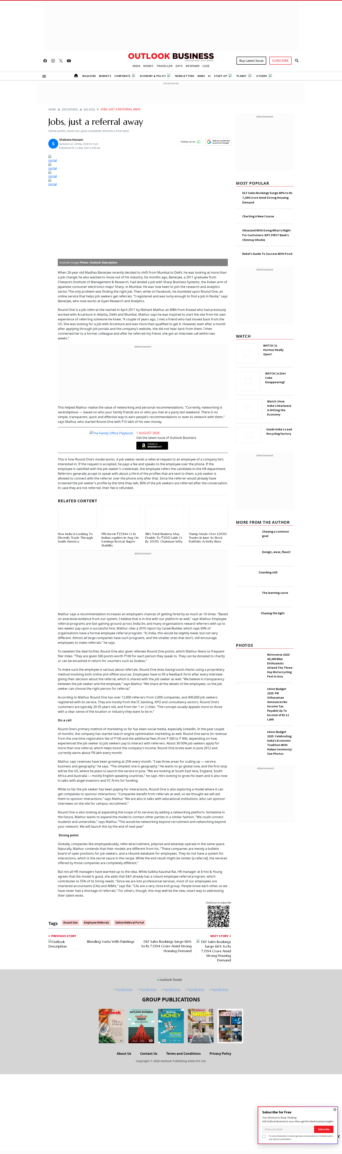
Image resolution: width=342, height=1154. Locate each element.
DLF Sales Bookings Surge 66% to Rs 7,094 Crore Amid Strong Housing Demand (267, 198)
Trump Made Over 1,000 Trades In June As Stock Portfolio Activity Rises (208, 537)
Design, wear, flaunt (276, 552)
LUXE (206, 66)
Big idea (89, 110)
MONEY (148, 66)
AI (209, 76)
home (52, 110)
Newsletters (184, 76)
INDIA (136, 66)
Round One (70, 923)
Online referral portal (129, 923)
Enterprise (70, 110)
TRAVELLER (164, 66)
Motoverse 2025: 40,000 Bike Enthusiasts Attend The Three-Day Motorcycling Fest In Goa (280, 665)
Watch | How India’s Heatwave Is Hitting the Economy (279, 408)
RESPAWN (193, 66)
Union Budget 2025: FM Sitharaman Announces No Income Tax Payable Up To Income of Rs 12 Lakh (278, 704)
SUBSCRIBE (280, 60)
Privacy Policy (220, 1053)
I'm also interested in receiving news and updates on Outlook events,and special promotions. (301, 1137)
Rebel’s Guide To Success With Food (267, 254)
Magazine (89, 76)
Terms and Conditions (183, 1053)
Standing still (268, 572)
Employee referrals (96, 923)
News (201, 76)
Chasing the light (273, 613)
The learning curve (275, 593)
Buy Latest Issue (251, 60)
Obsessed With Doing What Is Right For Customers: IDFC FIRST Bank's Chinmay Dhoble (266, 235)
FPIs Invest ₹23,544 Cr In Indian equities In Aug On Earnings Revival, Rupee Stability (120, 539)
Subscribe (324, 1129)
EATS (179, 66)
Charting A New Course (258, 216)
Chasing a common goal (275, 533)
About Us (124, 1053)
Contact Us (148, 1053)
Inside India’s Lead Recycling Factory (279, 431)
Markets (105, 76)
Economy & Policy (153, 76)
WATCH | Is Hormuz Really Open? (273, 349)
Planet (242, 76)
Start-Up (220, 76)
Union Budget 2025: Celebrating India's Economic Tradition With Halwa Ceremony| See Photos (279, 743)
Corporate (122, 76)
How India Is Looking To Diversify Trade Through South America (75, 537)
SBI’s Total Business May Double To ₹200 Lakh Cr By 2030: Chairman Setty (163, 537)
